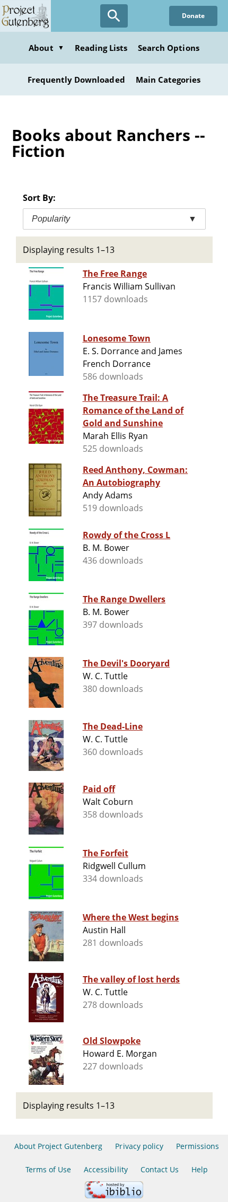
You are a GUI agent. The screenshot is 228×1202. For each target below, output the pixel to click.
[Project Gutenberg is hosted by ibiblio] (114, 1195)
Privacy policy (139, 1146)
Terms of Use (48, 1169)
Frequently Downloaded (76, 79)
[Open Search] (114, 16)
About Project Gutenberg (58, 1146)
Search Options (168, 47)
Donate (193, 15)
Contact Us (160, 1169)
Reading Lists (101, 47)
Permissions (197, 1146)
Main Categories (168, 79)
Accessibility (106, 1169)
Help (199, 1169)
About (46, 47)
